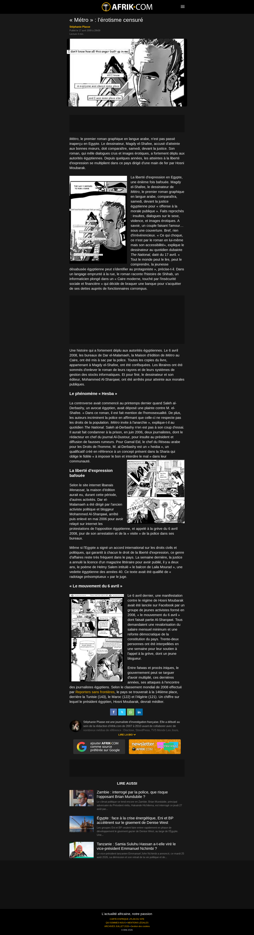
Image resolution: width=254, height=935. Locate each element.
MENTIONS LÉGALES (138, 923)
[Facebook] (113, 712)
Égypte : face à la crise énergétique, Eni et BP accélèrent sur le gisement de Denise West (135, 820)
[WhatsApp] (130, 712)
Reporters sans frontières (95, 692)
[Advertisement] (127, 123)
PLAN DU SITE (137, 919)
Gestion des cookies (140, 926)
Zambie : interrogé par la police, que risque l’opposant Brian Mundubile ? (132, 794)
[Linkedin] (139, 712)
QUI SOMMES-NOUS (116, 923)
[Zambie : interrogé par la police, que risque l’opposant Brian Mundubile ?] (81, 798)
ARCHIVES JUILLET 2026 (116, 926)
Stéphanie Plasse (79, 26)
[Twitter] (122, 712)
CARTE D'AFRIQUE (119, 919)
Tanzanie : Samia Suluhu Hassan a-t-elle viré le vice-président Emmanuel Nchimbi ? (136, 846)
